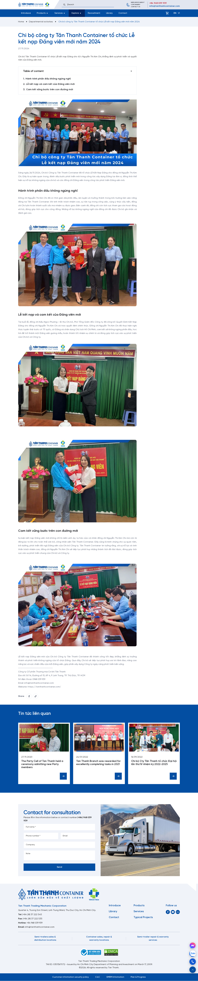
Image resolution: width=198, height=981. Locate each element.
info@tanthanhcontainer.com (164, 6)
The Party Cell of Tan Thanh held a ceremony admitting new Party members (42, 764)
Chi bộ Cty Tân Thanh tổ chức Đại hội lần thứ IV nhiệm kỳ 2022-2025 (154, 763)
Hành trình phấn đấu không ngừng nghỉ (48, 79)
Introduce (26, 13)
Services (139, 911)
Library (109, 13)
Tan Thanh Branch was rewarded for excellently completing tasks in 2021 (98, 763)
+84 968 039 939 (158, 3)
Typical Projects (143, 917)
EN (175, 13)
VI (179, 13)
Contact (123, 13)
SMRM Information (115, 977)
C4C (97, 977)
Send (59, 867)
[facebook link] (29, 696)
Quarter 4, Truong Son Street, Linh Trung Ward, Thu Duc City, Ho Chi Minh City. (57, 910)
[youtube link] (173, 912)
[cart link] (167, 13)
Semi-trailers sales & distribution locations (45, 938)
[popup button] (192, 969)
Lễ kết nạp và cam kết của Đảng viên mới (50, 84)
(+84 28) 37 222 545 (32, 914)
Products (139, 905)
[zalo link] (178, 912)
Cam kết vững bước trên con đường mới (49, 89)
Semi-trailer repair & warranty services (153, 938)
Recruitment (94, 13)
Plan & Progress (138, 977)
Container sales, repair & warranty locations (99, 938)
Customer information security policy (70, 977)
